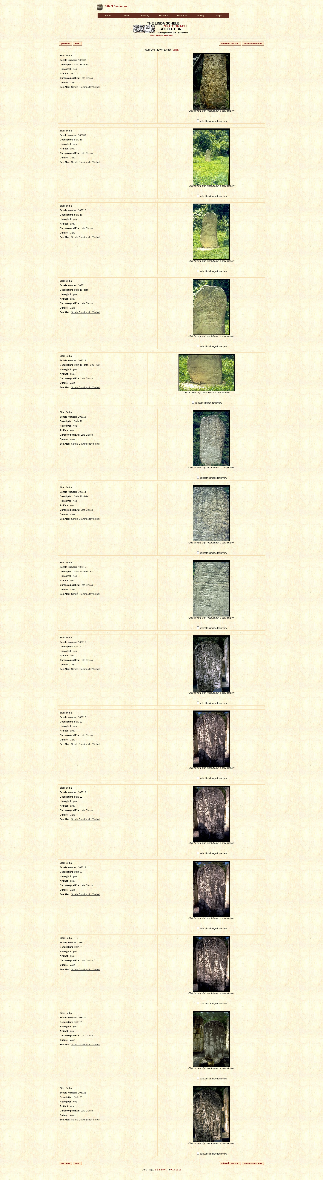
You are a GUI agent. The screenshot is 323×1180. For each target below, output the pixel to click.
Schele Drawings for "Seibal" (85, 87)
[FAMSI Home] (99, 6)
